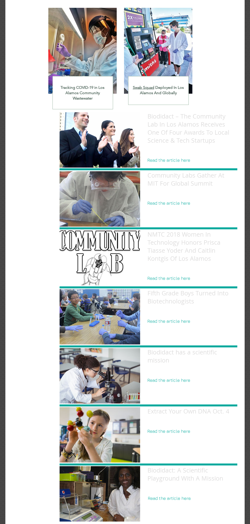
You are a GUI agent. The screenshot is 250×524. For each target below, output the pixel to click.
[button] (168, 160)
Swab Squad (143, 87)
